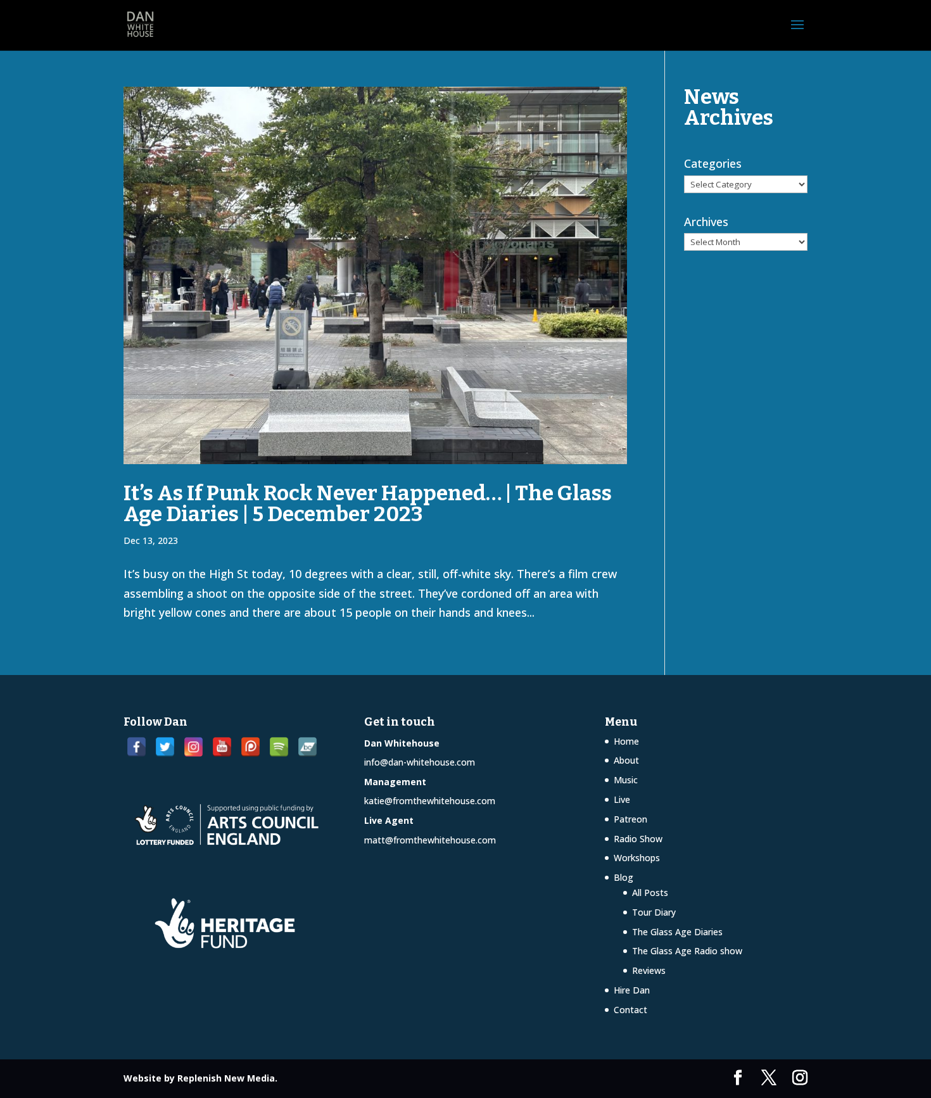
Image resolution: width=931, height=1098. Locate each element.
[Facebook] (136, 747)
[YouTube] (222, 747)
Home (626, 741)
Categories (713, 163)
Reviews (649, 970)
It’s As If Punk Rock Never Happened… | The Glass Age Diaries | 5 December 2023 (368, 504)
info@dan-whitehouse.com (419, 762)
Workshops (637, 858)
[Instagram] (193, 747)
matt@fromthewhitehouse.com (430, 840)
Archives (706, 221)
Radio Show (638, 839)
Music (626, 780)
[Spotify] (279, 747)
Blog (623, 877)
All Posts (650, 893)
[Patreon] (250, 747)
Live (622, 799)
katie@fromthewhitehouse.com (429, 801)
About (626, 760)
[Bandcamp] (307, 747)
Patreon (630, 819)
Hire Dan (632, 990)
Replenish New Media (226, 1078)
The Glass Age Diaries (677, 932)
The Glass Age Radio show (687, 951)
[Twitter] (165, 747)
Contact (630, 1010)
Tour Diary (654, 912)
